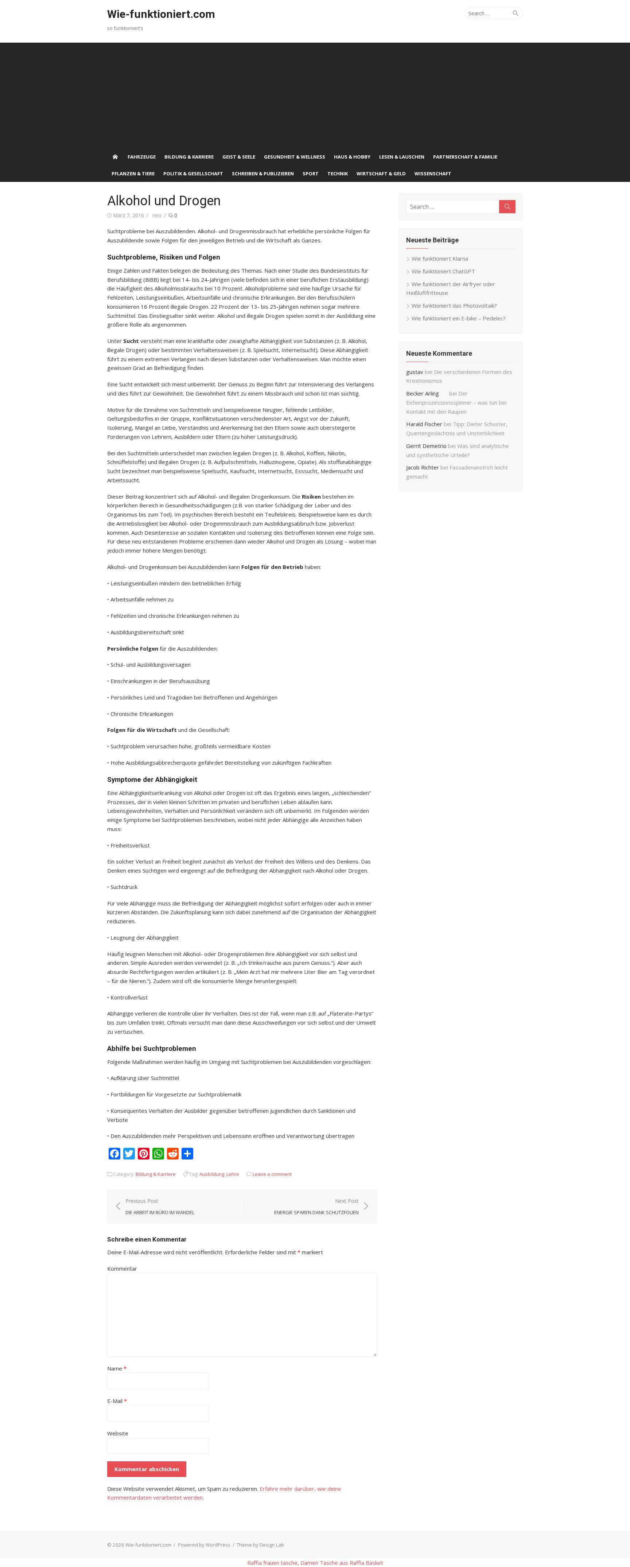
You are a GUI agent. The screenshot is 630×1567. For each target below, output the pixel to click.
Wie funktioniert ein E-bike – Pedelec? (459, 318)
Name (117, 1368)
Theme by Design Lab (260, 1544)
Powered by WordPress (204, 1544)
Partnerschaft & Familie (465, 156)
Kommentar (122, 1268)
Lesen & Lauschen (401, 156)
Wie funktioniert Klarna (440, 258)
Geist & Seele (238, 156)
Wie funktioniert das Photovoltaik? (454, 305)
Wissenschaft (433, 173)
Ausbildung (211, 1174)
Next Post (316, 1206)
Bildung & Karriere (189, 156)
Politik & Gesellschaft (193, 173)
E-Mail (117, 1400)
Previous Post (159, 1206)
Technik (337, 173)
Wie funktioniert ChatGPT (443, 271)
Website (117, 1433)
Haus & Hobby (352, 156)
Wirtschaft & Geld (381, 173)
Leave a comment (272, 1174)
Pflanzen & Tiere (133, 173)
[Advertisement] (315, 94)
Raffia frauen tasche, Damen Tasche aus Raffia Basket (315, 1562)
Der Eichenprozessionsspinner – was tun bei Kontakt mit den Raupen (456, 402)
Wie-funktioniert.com (161, 14)
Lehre (232, 1174)
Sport (311, 173)
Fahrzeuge (142, 156)
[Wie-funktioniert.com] (115, 156)
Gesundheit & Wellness (294, 156)
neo (157, 215)
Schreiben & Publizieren (263, 173)
